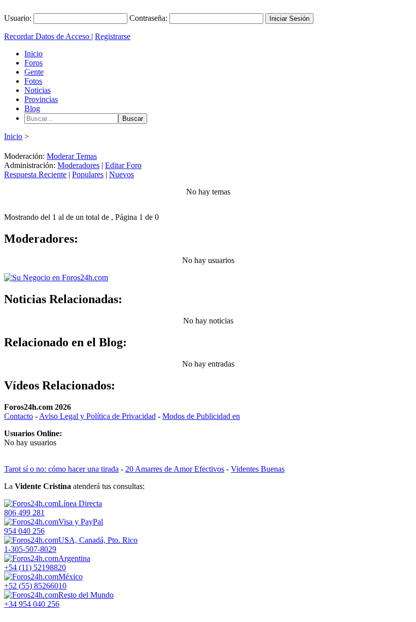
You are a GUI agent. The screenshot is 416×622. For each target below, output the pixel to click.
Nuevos (121, 174)
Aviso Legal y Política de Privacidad (97, 416)
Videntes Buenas (258, 469)
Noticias (37, 90)
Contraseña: (148, 18)
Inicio (33, 53)
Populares (87, 174)
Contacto (18, 416)
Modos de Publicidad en (201, 416)
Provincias (41, 99)
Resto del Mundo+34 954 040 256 (59, 599)
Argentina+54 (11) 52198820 (47, 563)
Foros (33, 62)
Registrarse (112, 36)
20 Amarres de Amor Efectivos (174, 469)
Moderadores (78, 165)
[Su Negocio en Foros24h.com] (56, 277)
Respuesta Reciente (35, 174)
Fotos (33, 81)
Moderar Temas (72, 156)
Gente (34, 72)
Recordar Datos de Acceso (47, 36)
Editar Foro (123, 165)
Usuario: (17, 18)
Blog (32, 108)
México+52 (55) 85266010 (43, 581)
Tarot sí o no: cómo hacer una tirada (61, 469)
